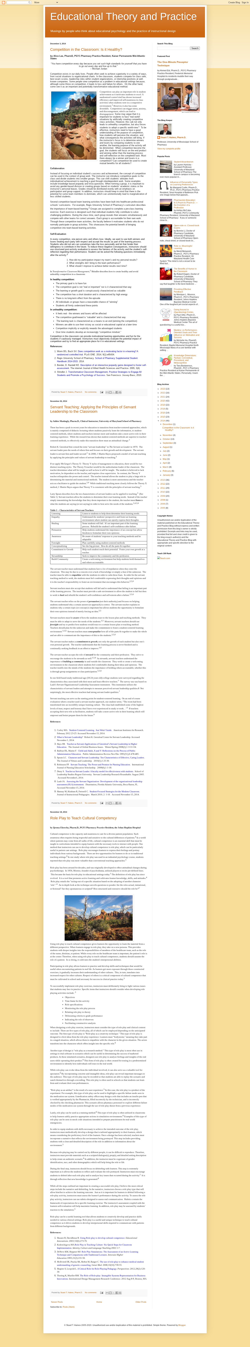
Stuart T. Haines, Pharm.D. (173, 137)
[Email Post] (101, 392)
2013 (163, 480)
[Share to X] (113, 392)
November (168, 435)
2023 (163, 389)
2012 (163, 484)
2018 (163, 409)
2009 (163, 496)
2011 (163, 488)
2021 (163, 397)
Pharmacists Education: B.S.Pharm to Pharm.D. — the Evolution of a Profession (186, 204)
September (168, 443)
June (165, 455)
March (166, 467)
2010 (163, 492)
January (167, 475)
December (168, 424)
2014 (163, 421)
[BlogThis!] (110, 392)
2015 (163, 417)
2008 (163, 500)
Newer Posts (57, 1302)
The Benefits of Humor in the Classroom (185, 270)
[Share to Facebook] (117, 392)
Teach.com (165, 558)
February (167, 471)
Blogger (182, 1325)
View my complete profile (168, 149)
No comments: (91, 392)
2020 (163, 401)
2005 (163, 508)
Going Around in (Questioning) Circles (183, 310)
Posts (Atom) (68, 1307)
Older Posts (141, 1302)
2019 (163, 405)
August (166, 447)
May (165, 459)
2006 (163, 504)
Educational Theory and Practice (123, 16)
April (165, 463)
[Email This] (107, 392)
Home (99, 1302)
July (165, 451)
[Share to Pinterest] (120, 392)
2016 (163, 413)
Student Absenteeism (183, 162)
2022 (163, 393)
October (167, 439)
